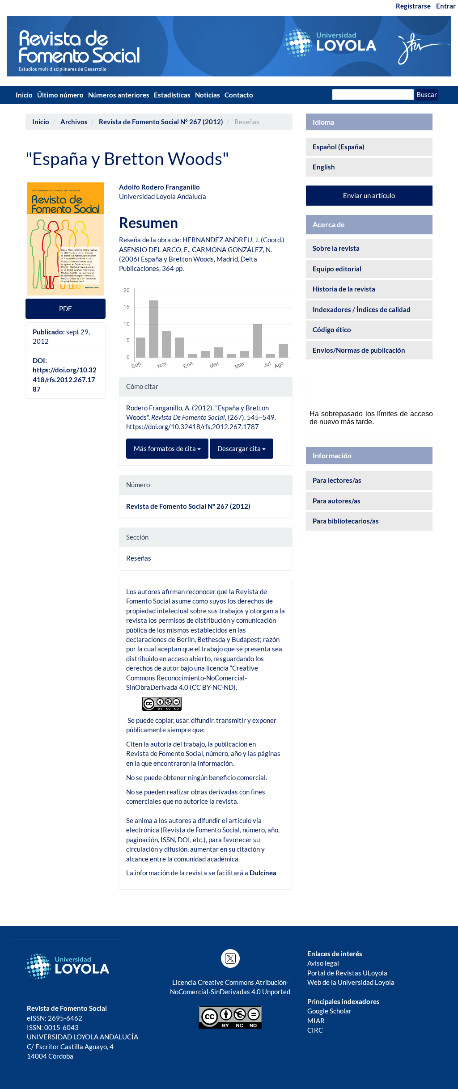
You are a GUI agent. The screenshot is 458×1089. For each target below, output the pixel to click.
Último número (60, 95)
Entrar (446, 6)
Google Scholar (329, 1011)
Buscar (426, 94)
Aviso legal (323, 963)
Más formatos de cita (165, 448)
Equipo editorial (337, 269)
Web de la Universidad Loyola (350, 982)
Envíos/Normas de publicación (359, 350)
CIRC (315, 1030)
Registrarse (413, 6)
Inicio (24, 95)
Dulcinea (263, 873)
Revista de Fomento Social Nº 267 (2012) (161, 122)
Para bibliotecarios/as (346, 521)
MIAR (316, 1021)
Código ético (332, 329)
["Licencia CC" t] (162, 703)
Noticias (207, 95)
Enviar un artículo (369, 195)
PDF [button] (65, 308)
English (324, 167)
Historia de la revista (344, 289)
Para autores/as (336, 501)
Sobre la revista (336, 248)
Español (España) (339, 147)
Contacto (239, 95)
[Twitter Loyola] (230, 958)
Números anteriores (118, 95)
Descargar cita (239, 448)
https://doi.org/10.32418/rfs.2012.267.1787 (65, 379)
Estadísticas (172, 95)
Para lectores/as (337, 480)
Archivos (74, 122)
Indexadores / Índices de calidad (362, 309)
